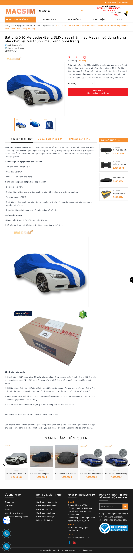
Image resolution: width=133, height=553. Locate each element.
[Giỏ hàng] (125, 15)
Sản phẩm (74, 19)
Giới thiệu (99, 19)
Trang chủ (48, 19)
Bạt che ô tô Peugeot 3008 (42, 473)
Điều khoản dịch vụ (44, 520)
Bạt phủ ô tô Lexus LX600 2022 (19, 473)
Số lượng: (72, 83)
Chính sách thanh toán (46, 506)
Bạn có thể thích (111, 140)
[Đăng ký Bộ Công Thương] (113, 528)
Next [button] (129, 464)
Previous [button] (4, 464)
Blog (119, 19)
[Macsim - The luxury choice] (20, 11)
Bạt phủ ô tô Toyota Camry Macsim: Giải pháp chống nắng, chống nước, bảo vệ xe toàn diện (120, 177)
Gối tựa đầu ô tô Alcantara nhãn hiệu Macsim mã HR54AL (120, 164)
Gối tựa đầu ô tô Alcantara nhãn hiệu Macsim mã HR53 (120, 150)
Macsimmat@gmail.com (78, 537)
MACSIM (116, 147)
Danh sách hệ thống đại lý (16, 516)
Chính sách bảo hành (45, 513)
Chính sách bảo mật (45, 516)
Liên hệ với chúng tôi (14, 513)
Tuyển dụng (10, 509)
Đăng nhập (111, 2)
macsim (17, 471)
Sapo (90, 550)
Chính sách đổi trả (44, 509)
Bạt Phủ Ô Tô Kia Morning (116, 473)
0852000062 (109, 10)
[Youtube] (74, 542)
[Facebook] (69, 542)
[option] (35, 86)
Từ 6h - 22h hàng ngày (108, 8)
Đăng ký (124, 2)
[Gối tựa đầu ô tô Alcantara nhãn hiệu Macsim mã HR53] (106, 150)
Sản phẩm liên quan (66, 438)
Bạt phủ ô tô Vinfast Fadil (91, 473)
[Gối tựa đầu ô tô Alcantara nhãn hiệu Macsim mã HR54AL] (106, 165)
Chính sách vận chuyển (46, 502)
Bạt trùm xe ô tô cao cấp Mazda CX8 (71, 473)
